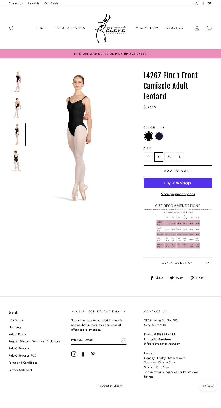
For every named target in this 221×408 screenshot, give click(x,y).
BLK (148, 136)
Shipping (15, 327)
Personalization (70, 28)
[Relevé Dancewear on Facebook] (83, 354)
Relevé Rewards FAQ (22, 355)
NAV (159, 136)
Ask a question (178, 263)
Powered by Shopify (110, 386)
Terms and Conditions (23, 362)
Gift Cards (51, 3)
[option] (110, 53)
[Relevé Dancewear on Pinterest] (92, 354)
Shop (41, 28)
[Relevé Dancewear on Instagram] (73, 354)
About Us (174, 28)
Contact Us (16, 3)
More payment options (178, 194)
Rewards (33, 3)
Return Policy (17, 334)
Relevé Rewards (19, 348)
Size (148, 148)
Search (13, 312)
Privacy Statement (20, 370)
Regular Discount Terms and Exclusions (34, 341)
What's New (146, 28)
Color (154, 127)
